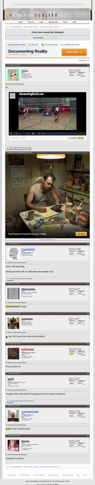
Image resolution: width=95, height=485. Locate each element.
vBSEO (56, 484)
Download (76, 138)
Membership (53, 22)
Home (21, 22)
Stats (74, 22)
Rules (65, 22)
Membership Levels (53, 475)
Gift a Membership (68, 475)
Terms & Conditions (38, 475)
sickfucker (27, 319)
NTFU (85, 475)
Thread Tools (83, 60)
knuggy (25, 441)
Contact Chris (12, 475)
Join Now (72, 52)
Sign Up (31, 22)
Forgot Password (25, 475)
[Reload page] (7, 26)
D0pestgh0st (28, 289)
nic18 (11, 379)
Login (41, 22)
